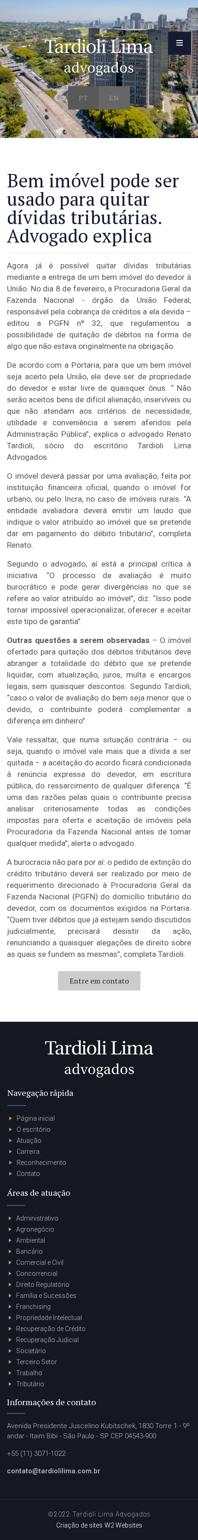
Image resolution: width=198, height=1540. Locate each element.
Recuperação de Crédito (51, 1328)
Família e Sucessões (46, 1295)
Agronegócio (35, 1229)
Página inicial (36, 1118)
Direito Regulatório (43, 1284)
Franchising (33, 1306)
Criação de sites (79, 1525)
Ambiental (30, 1240)
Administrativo (37, 1218)
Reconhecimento (41, 1162)
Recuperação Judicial (47, 1339)
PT (83, 97)
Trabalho (29, 1373)
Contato (28, 1173)
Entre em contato (99, 981)
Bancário (29, 1251)
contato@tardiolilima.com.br (53, 1471)
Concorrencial (37, 1273)
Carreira (28, 1151)
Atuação (29, 1140)
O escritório (34, 1129)
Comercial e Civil (40, 1262)
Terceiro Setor (36, 1362)
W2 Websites (123, 1525)
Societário (31, 1351)
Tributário (30, 1384)
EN (114, 97)
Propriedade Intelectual (49, 1317)
